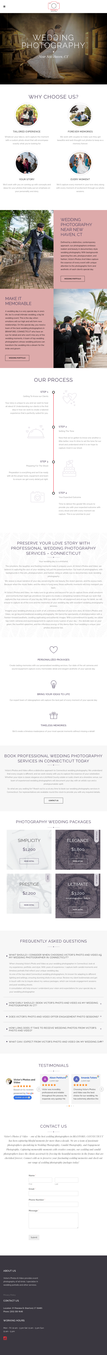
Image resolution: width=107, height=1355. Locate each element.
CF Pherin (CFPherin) (89, 1077)
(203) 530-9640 (16, 1311)
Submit (34, 1237)
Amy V (53, 1077)
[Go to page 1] (69, 1105)
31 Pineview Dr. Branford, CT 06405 (27, 1308)
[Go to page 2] (71, 1105)
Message (34, 1210)
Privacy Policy (9, 1295)
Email (32, 1189)
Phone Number (37, 1200)
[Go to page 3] (73, 1105)
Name (32, 1175)
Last (56, 1184)
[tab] (53, 956)
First (30, 1184)
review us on (21, 1097)
